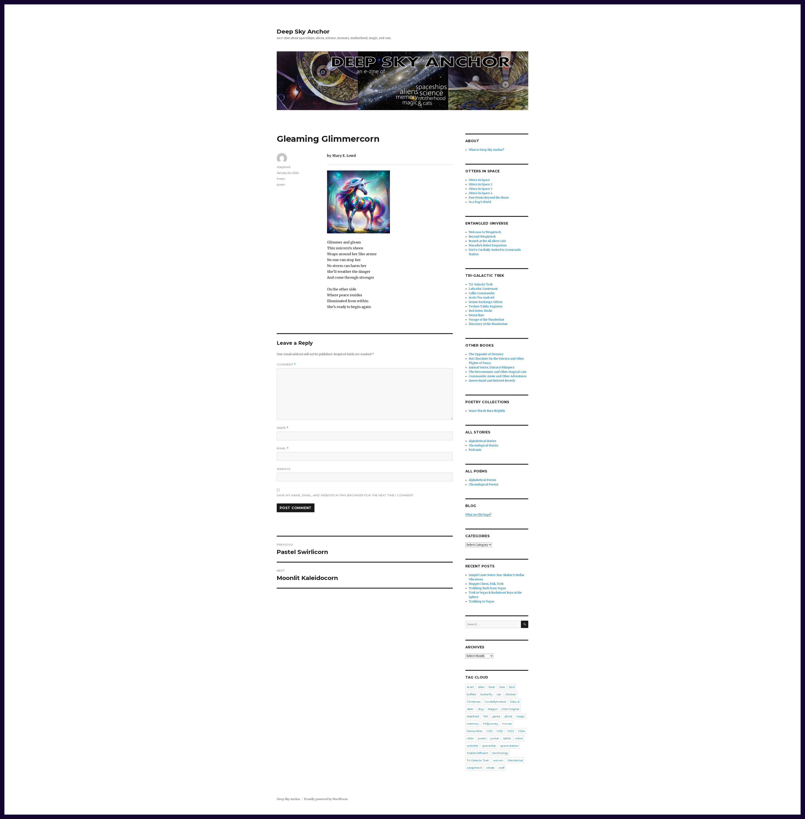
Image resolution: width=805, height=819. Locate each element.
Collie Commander (482, 293)
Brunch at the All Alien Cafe (487, 241)
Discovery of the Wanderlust (488, 324)
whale (490, 767)
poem (281, 184)
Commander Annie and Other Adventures (497, 376)
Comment (286, 364)
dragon (492, 709)
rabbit (507, 738)
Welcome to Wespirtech (485, 232)
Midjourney (490, 723)
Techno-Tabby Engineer (486, 306)
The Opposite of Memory (486, 354)
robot (519, 738)
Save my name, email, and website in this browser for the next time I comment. (345, 495)
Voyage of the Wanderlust (486, 319)
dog (480, 709)
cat (498, 694)
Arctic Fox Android (481, 297)
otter (470, 738)
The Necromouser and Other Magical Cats (497, 372)
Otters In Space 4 (480, 193)
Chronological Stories (483, 445)
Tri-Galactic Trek (481, 284)
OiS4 (521, 731)
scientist (472, 745)
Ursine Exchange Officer (486, 302)
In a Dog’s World (480, 202)
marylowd (283, 167)
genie (496, 716)
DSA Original (510, 709)
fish (485, 716)
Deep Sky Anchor (303, 31)
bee (502, 687)
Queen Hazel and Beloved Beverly (492, 380)
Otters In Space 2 (480, 184)
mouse (507, 723)
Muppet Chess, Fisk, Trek (486, 584)
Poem (281, 178)
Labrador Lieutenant (483, 289)
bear (492, 687)
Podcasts (475, 450)
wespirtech (474, 767)
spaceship (489, 745)
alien (481, 687)
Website (284, 469)
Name (282, 428)
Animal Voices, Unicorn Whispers (491, 367)
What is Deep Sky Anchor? (486, 150)
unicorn (498, 760)
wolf (501, 767)
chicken (510, 694)
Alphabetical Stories (482, 441)
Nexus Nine (476, 315)
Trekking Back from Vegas (487, 588)
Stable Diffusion (477, 753)
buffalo (471, 694)
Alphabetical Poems (482, 480)
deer (470, 709)
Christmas (473, 701)
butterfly (486, 694)
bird (512, 687)
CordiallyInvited (495, 701)
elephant (473, 716)
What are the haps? (478, 514)
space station (509, 745)
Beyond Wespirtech (482, 236)
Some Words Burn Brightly (487, 411)
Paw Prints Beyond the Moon (489, 197)
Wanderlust (515, 760)
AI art (470, 687)
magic (520, 716)
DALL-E (515, 701)
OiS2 (499, 731)
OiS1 (489, 731)
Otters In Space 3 (480, 189)
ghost (508, 716)
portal (495, 738)
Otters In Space (479, 180)
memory (473, 723)
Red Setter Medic (480, 311)
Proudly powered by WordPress (326, 799)
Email (283, 448)
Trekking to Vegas (481, 601)
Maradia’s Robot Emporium (488, 245)
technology (500, 753)
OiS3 (510, 731)
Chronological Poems (483, 484)
